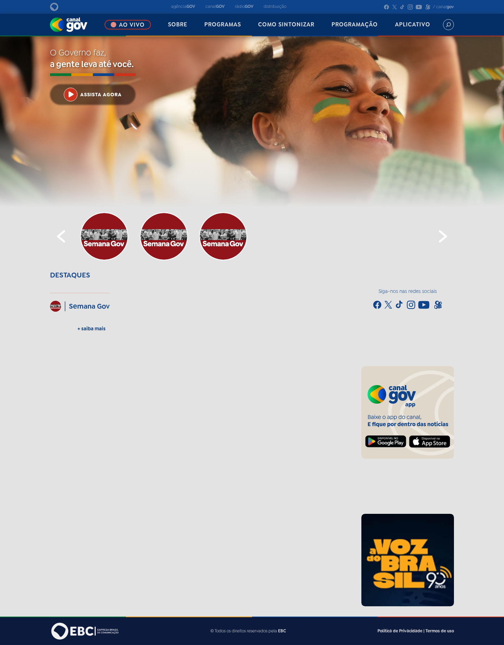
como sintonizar (286, 24)
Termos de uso (439, 631)
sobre (177, 24)
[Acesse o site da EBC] (84, 631)
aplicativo (412, 24)
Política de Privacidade (399, 631)
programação (355, 24)
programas (222, 24)
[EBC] (61, 7)
